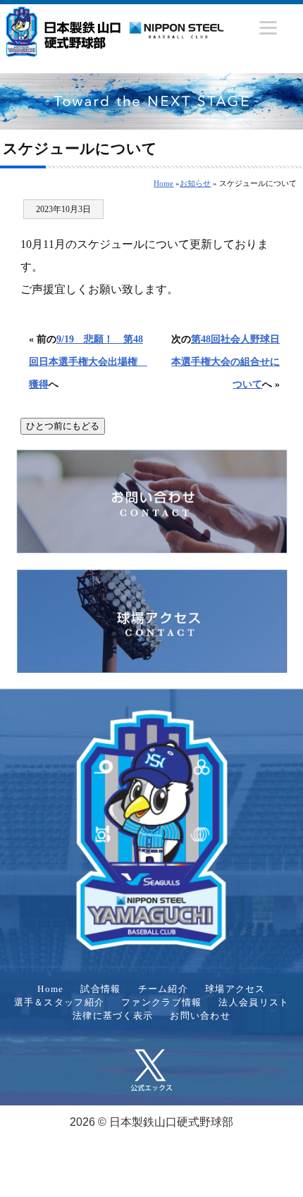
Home (163, 183)
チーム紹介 (163, 989)
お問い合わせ (200, 1016)
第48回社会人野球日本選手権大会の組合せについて (225, 361)
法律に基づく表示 (113, 1016)
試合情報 (100, 989)
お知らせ (195, 183)
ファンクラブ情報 (161, 1002)
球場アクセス (235, 989)
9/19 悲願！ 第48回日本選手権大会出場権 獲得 (88, 361)
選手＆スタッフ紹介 (59, 1002)
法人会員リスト (253, 1002)
